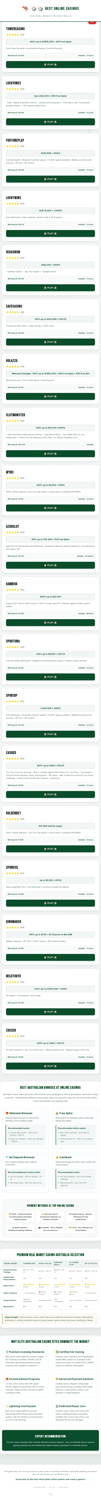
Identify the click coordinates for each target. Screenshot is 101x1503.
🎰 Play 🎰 (50, 64)
